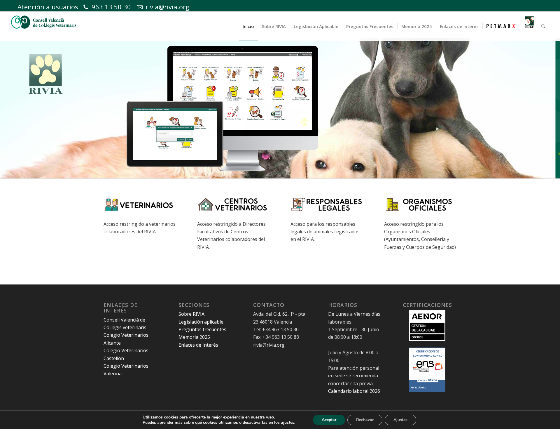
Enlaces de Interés (198, 345)
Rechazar (365, 420)
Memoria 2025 (194, 337)
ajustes (287, 422)
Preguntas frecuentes (202, 329)
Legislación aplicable (200, 322)
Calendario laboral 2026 (354, 391)
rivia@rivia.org (167, 6)
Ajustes (400, 420)
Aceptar (329, 420)
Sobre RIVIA (191, 314)
